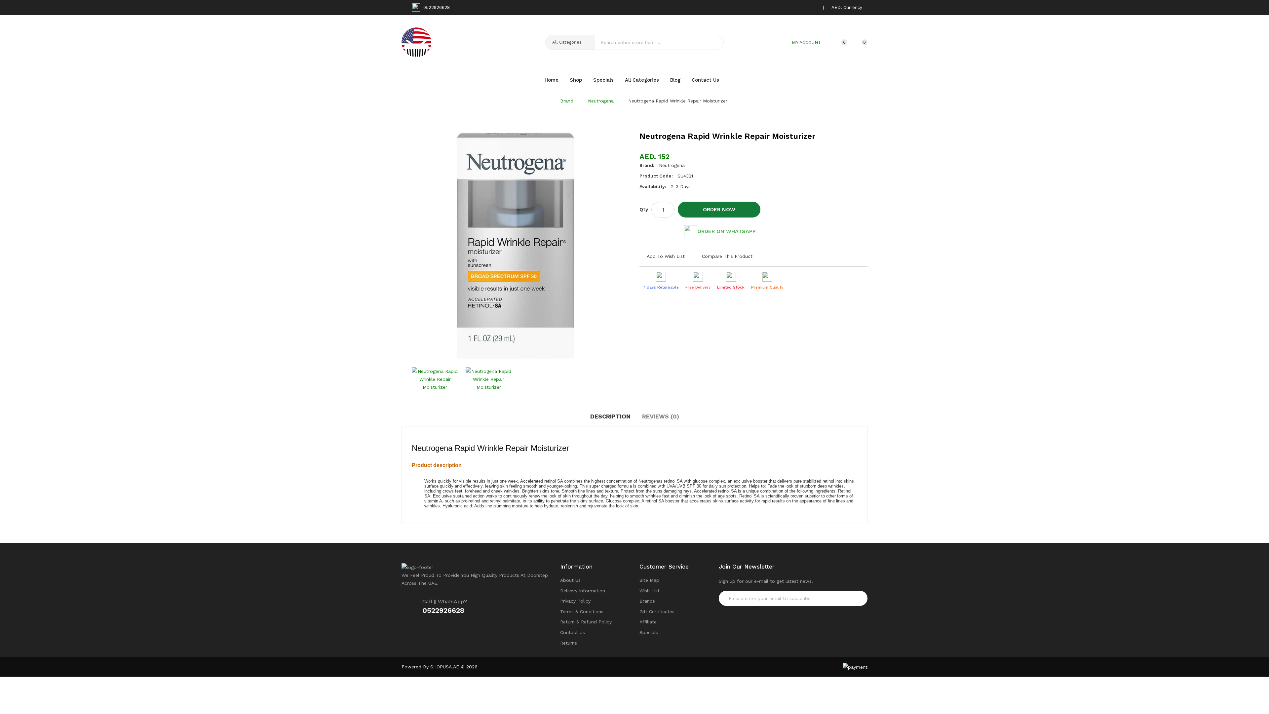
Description (610, 416)
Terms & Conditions (581, 611)
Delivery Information (582, 590)
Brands (647, 601)
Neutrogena (601, 100)
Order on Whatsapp (726, 231)
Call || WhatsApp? (444, 601)
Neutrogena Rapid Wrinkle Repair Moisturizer (677, 100)
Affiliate (648, 621)
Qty (643, 210)
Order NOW (719, 209)
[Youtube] (814, 7)
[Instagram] (803, 7)
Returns (568, 643)
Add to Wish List (666, 256)
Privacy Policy (575, 601)
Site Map (649, 580)
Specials (648, 632)
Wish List (649, 590)
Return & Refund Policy (586, 621)
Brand (566, 100)
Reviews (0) (660, 416)
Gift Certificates (656, 611)
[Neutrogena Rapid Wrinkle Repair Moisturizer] (435, 379)
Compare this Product (727, 256)
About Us (570, 580)
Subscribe (850, 598)
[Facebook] (783, 7)
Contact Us (572, 632)
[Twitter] (793, 7)
